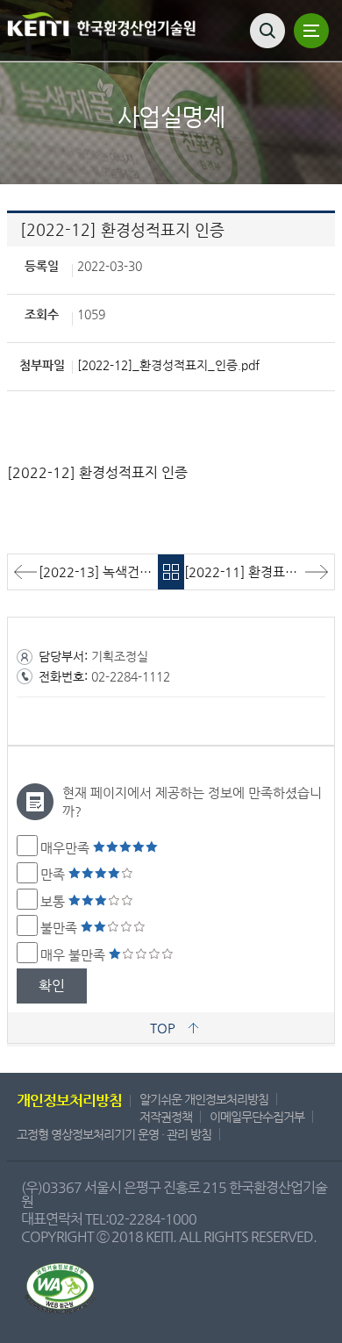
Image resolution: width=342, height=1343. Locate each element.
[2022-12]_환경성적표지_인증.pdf (168, 365)
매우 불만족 (74, 954)
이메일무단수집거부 (257, 1117)
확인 (52, 985)
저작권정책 (165, 1117)
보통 (54, 901)
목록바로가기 (171, 571)
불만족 (60, 927)
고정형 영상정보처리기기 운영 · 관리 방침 (114, 1134)
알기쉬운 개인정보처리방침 (203, 1099)
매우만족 (66, 847)
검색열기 (267, 30)
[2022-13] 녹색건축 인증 (98, 571)
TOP (162, 1027)
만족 (54, 874)
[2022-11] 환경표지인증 (253, 571)
